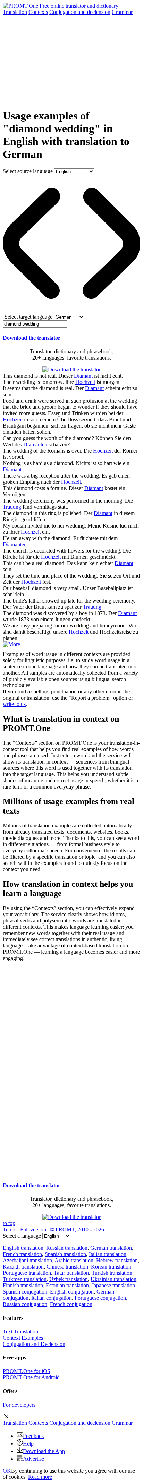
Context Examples (23, 1338)
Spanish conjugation (25, 1292)
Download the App (44, 1451)
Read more (40, 1477)
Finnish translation (23, 1285)
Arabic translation (73, 1260)
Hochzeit (85, 382)
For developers (19, 1405)
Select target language (28, 317)
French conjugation (71, 1304)
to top (9, 1223)
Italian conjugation (51, 1298)
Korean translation (111, 1267)
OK (7, 1471)
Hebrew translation (117, 1260)
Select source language (28, 171)
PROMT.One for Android (31, 1377)
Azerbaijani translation (27, 1260)
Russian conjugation (25, 1304)
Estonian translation (67, 1285)
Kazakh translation (23, 1267)
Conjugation (79, 12)
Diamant (83, 376)
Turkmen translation (25, 1279)
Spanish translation (65, 1254)
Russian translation (66, 1248)
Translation (15, 12)
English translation (23, 1248)
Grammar (122, 12)
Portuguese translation (27, 1273)
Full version (33, 1229)
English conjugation (72, 1292)
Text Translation (20, 1331)
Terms (9, 1229)
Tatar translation (71, 1273)
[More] (11, 644)
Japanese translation (113, 1285)
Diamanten (35, 444)
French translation (22, 1254)
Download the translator (31, 338)
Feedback (33, 1436)
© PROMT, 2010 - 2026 (77, 1229)
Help (28, 1444)
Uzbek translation (68, 1279)
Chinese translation (67, 1267)
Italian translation (107, 1254)
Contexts (38, 12)
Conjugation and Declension (34, 1344)
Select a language (22, 1236)
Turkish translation (112, 1273)
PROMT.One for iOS (26, 1371)
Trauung (12, 507)
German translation (111, 1248)
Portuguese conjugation (100, 1298)
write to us (14, 704)
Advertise (33, 1459)
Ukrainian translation (113, 1279)
